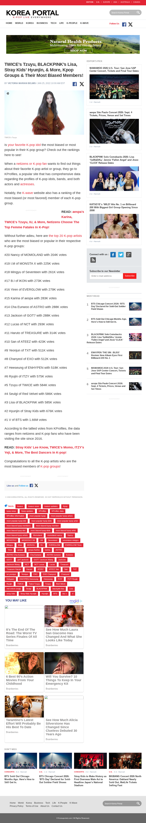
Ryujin (9, 584)
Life (61, 23)
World (19, 23)
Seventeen (52, 540)
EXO (35, 574)
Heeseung (48, 579)
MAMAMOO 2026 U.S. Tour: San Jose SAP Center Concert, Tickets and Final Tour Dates (114, 69)
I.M (41, 540)
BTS (55, 594)
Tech (53, 23)
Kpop (65, 506)
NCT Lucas (39, 564)
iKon (20, 545)
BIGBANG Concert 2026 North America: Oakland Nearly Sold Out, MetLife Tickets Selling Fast (125, 781)
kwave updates (51, 506)
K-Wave (84, 23)
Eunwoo (69, 555)
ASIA (115, 2)
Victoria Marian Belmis (22, 83)
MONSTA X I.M (28, 540)
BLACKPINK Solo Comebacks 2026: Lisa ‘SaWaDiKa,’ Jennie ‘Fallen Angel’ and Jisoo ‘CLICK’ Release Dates (114, 160)
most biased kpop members (19, 526)
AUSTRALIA (125, 2)
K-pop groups (50, 466)
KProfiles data (58, 511)
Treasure (64, 564)
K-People (72, 23)
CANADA (136, 2)
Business (42, 23)
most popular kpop (38, 516)
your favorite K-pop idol (24, 145)
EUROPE (106, 2)
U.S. (98, 2)
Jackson (62, 560)
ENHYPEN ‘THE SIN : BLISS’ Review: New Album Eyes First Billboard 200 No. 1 (106, 355)
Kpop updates (27, 511)
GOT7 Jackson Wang (43, 560)
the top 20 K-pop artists (65, 236)
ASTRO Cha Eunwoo (16, 555)
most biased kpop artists (17, 535)
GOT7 (9, 560)
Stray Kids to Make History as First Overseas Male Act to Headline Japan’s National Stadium (90, 781)
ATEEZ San (54, 569)
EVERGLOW (54, 545)
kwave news (33, 506)
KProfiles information (15, 516)
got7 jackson (22, 560)
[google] (128, 254)
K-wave (27, 193)
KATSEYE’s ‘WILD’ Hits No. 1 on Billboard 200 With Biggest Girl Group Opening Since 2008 (114, 207)
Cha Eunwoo (35, 555)
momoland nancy (54, 535)
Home (9, 23)
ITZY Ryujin (72, 579)
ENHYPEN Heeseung (29, 579)
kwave (20, 506)
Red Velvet (60, 584)
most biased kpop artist (66, 530)
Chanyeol (65, 574)
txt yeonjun (11, 574)
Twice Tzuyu (34, 584)
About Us (44, 806)
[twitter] (120, 254)
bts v (64, 594)
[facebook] (113, 254)
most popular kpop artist (67, 521)
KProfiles (42, 511)
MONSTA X (11, 540)
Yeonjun (24, 574)
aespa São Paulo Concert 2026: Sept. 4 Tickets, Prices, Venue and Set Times (111, 114)
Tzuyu (48, 584)
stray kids (11, 594)
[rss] (93, 259)
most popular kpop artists (62, 516)
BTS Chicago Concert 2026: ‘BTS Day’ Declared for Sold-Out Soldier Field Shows (108, 307)
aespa (20, 550)
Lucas (52, 564)
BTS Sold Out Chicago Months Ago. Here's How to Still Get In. (109, 320)
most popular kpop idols (41, 521)
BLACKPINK (41, 589)
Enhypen (10, 579)
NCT (27, 564)
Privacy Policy (16, 806)
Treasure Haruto (14, 569)
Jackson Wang (13, 564)
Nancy (70, 535)
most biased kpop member (47, 526)
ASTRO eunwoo (54, 555)
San (66, 569)
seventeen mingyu (71, 540)
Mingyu (10, 545)
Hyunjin (45, 594)
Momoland (37, 535)
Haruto (29, 569)
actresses (27, 184)
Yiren (10, 550)
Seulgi (28, 589)
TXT (75, 569)
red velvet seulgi (14, 589)
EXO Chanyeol (49, 574)
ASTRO (59, 550)
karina (47, 550)
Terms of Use (32, 806)
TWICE (20, 584)
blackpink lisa (58, 589)
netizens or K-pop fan (31, 163)
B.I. (42, 545)
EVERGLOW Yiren (73, 545)
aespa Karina (34, 550)
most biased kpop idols (40, 530)
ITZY (60, 579)
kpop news (11, 511)
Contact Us (57, 806)
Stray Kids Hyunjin (28, 594)
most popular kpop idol (16, 521)
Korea (30, 23)
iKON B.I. (31, 545)
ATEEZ (41, 569)
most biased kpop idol (16, 530)
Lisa (71, 589)
